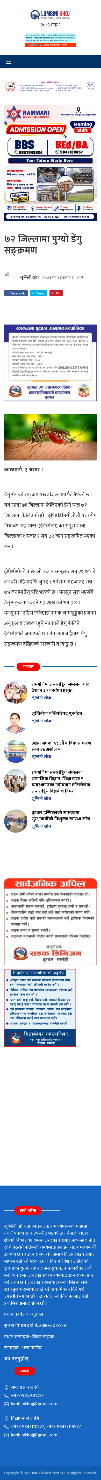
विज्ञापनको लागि (24, 1418)
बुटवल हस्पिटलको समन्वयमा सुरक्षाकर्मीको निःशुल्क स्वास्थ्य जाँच (61, 816)
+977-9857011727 (27, 1396)
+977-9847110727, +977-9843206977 (45, 1427)
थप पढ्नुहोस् (16, 1358)
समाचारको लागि (24, 1387)
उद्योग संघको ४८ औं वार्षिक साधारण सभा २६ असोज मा (61, 746)
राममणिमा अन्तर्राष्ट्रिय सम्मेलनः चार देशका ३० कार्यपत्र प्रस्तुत (60, 687)
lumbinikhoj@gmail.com (33, 1404)
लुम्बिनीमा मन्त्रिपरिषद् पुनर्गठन (57, 713)
